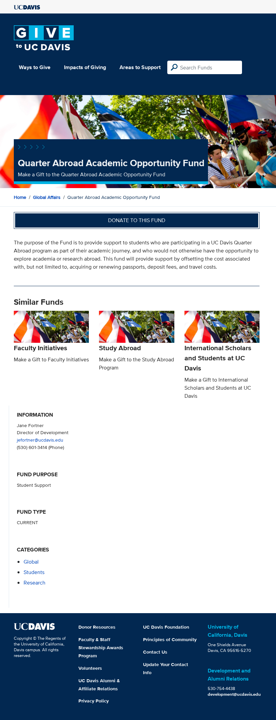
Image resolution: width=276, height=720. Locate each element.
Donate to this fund (136, 220)
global (31, 562)
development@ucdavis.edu (234, 694)
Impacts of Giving (85, 67)
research (34, 583)
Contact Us (155, 652)
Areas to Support (140, 67)
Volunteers (90, 668)
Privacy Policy (93, 700)
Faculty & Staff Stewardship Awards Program (100, 647)
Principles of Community (170, 639)
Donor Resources (96, 627)
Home (20, 197)
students (34, 572)
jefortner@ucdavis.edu (40, 439)
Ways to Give (34, 67)
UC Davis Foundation (166, 627)
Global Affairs (47, 197)
